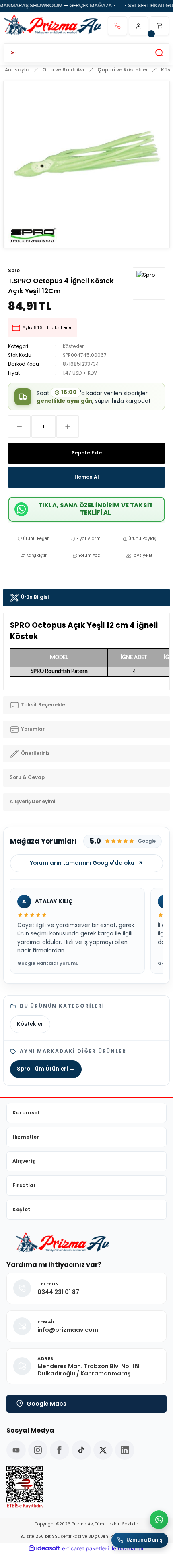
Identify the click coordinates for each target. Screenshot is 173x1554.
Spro (14, 270)
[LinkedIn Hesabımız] (124, 1450)
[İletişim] (117, 25)
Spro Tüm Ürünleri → (46, 1069)
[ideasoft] (44, 1548)
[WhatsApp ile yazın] (159, 1519)
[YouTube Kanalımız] (16, 1450)
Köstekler (73, 346)
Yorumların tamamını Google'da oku (82, 863)
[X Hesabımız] (103, 1450)
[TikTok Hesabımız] (81, 1450)
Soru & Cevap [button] (27, 777)
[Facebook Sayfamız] (59, 1450)
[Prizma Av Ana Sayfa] (52, 26)
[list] (86, 931)
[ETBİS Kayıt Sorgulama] (86, 1487)
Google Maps (46, 1404)
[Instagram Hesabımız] (37, 1450)
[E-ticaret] (85, 1549)
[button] (138, 25)
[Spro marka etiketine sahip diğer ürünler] (149, 283)
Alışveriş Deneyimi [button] (32, 801)
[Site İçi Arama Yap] (159, 52)
